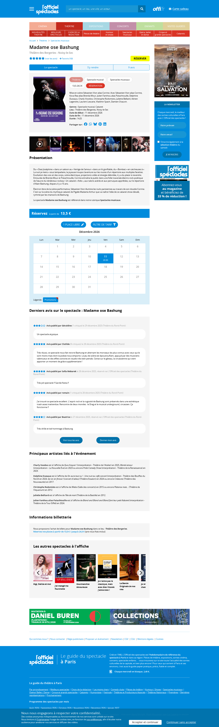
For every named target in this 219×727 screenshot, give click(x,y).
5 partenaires (43, 719)
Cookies (159, 639)
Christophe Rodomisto (44, 487)
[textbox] (102, 8)
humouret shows (109, 33)
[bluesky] (95, 124)
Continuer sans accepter (181, 722)
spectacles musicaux (127, 33)
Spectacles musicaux (110, 200)
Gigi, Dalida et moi (42, 584)
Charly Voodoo (40, 465)
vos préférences (94, 719)
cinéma (42, 26)
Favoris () (67, 58)
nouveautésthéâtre (38, 33)
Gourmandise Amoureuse (82, 585)
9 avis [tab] (131, 67)
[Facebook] (86, 124)
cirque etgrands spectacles (163, 33)
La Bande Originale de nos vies (127, 586)
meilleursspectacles (56, 33)
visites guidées (176, 26)
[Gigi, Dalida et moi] (43, 567)
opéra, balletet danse (145, 33)
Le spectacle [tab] (51, 67)
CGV (126, 639)
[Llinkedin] (105, 124)
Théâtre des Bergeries (85, 109)
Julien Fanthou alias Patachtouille (50, 500)
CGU (133, 639)
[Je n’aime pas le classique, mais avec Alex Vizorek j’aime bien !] (107, 565)
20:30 (105, 260)
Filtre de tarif (103, 224)
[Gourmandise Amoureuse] (86, 567)
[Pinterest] (100, 124)
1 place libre (72, 224)
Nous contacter (57, 639)
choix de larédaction (74, 33)
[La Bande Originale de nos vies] (129, 567)
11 (105, 256)
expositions (96, 26)
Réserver (140, 58)
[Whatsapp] (90, 124)
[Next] (146, 144)
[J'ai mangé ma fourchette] (64, 568)
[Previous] (38, 572)
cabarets (181, 33)
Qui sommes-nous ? (38, 639)
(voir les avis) (51, 58)
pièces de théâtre (91, 33)
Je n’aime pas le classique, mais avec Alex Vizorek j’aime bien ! (106, 585)
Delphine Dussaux (42, 476)
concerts (123, 26)
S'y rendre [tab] (92, 67)
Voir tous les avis (71, 440)
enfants (150, 26)
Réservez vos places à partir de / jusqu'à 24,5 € (59, 531)
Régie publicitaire (75, 639)
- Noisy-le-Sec (51, 53)
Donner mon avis (108, 440)
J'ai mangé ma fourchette (61, 587)
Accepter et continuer (145, 722)
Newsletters (116, 639)
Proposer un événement (97, 639)
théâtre (69, 26)
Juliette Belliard (41, 495)
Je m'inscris (172, 154)
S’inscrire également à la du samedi (171, 144)
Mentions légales (145, 639)
